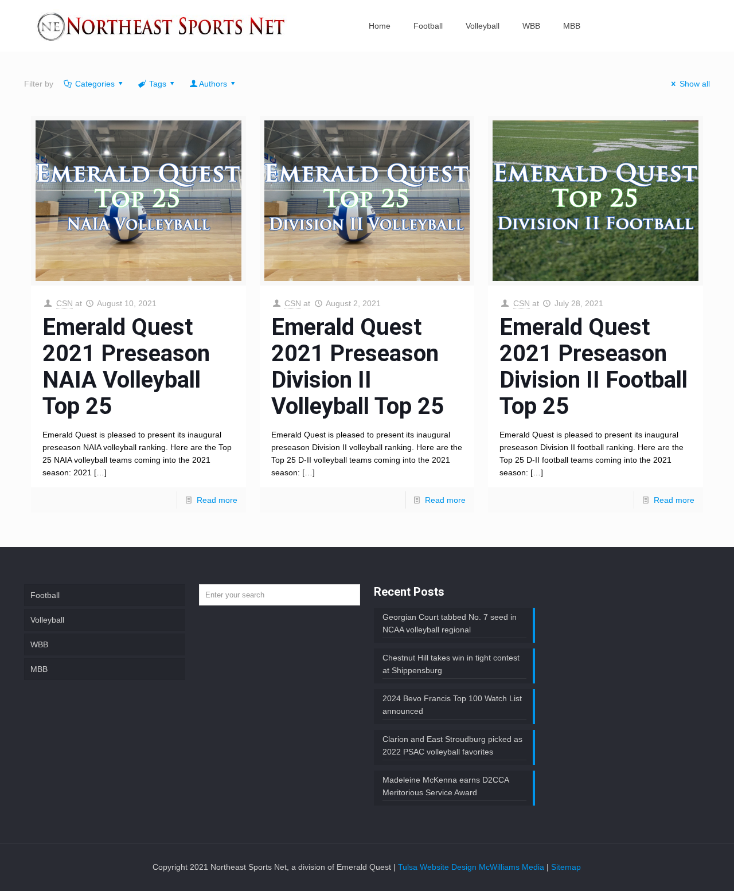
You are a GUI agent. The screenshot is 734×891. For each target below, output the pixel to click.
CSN (64, 303)
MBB (39, 669)
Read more (217, 500)
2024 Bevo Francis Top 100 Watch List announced (452, 705)
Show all (695, 83)
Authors (213, 83)
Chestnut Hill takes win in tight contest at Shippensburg (451, 664)
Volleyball (47, 619)
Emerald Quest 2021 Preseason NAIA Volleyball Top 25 (126, 367)
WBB (39, 644)
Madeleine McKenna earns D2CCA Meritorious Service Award (445, 786)
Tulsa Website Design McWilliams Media (472, 867)
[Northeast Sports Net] (161, 26)
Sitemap (566, 867)
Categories (95, 83)
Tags (157, 83)
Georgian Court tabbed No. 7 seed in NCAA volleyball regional (449, 623)
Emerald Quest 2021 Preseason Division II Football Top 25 (593, 367)
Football (45, 595)
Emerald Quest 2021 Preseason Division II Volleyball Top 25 (357, 367)
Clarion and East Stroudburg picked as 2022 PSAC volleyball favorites (452, 745)
